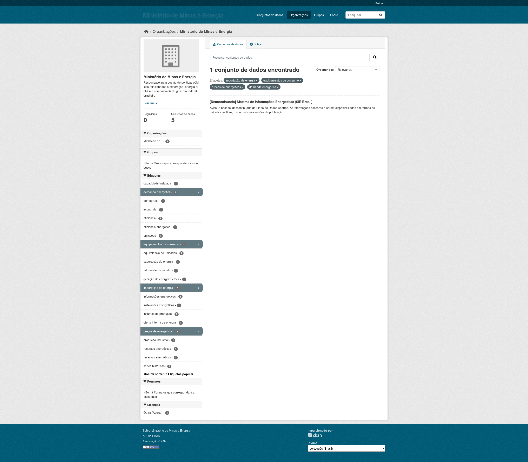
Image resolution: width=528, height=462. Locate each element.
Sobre (334, 15)
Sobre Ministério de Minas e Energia (166, 430)
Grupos (319, 15)
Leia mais (150, 103)
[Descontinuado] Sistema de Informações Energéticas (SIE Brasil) (261, 101)
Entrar (379, 3)
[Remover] (256, 80)
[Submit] (381, 15)
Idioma (312, 443)
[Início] (146, 31)
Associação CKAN (154, 441)
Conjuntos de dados (270, 15)
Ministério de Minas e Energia (183, 15)
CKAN (315, 435)
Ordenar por (324, 69)
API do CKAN (151, 436)
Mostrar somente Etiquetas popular (168, 374)
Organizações (299, 15)
